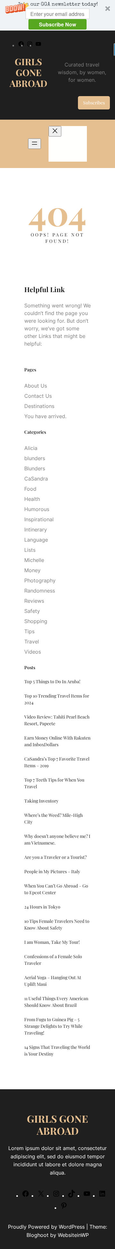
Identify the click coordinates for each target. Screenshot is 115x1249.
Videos (32, 652)
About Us (35, 385)
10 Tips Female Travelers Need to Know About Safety (56, 924)
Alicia (30, 448)
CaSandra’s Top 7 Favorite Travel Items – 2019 (56, 762)
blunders (34, 458)
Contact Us (38, 396)
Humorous (36, 509)
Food (30, 489)
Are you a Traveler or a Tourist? (55, 857)
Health (32, 499)
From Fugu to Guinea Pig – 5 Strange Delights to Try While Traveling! (53, 1026)
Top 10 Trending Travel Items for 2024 (56, 699)
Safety (32, 611)
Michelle (34, 560)
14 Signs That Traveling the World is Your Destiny (57, 1050)
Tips (29, 631)
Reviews (34, 601)
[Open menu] (34, 143)
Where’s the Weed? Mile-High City (53, 818)
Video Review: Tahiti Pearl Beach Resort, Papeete (56, 720)
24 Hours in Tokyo (42, 907)
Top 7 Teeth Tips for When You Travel (54, 783)
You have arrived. (45, 416)
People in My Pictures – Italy (52, 871)
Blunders (34, 468)
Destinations (39, 406)
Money (32, 570)
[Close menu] (55, 131)
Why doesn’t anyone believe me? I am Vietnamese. (57, 839)
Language (36, 540)
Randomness (39, 590)
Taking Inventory (41, 801)
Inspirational (39, 519)
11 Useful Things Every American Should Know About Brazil (56, 1001)
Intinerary (35, 529)
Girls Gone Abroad (28, 72)
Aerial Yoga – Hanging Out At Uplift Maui (52, 980)
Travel (31, 641)
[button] (57, 15)
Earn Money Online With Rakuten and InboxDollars (57, 741)
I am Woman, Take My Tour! (52, 942)
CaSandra (36, 478)
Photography (40, 580)
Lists (29, 550)
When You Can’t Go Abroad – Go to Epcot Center (56, 889)
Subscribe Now (57, 24)
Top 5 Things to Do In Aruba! (52, 681)
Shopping (35, 621)
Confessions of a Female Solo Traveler (53, 959)
